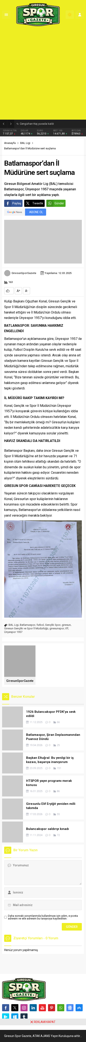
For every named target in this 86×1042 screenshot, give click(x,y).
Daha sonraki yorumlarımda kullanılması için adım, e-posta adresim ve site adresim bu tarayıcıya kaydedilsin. (43, 917)
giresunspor (56, 628)
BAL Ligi (25, 143)
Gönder (59, 203)
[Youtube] (42, 1007)
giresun (66, 624)
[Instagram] (24, 1007)
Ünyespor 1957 (13, 632)
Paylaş (16, 203)
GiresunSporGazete (23, 273)
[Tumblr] (24, 1016)
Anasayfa (10, 143)
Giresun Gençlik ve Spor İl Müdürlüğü (26, 628)
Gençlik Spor (53, 624)
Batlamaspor (27, 624)
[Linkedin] (33, 1007)
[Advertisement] (43, 74)
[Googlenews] (69, 1007)
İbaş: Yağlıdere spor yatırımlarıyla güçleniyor (46, 123)
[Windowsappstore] (14, 1016)
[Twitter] (14, 1007)
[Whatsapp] (60, 1007)
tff (66, 628)
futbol (40, 624)
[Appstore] (79, 1007)
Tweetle (37, 203)
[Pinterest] (51, 1007)
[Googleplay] (5, 1016)
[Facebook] (5, 1007)
